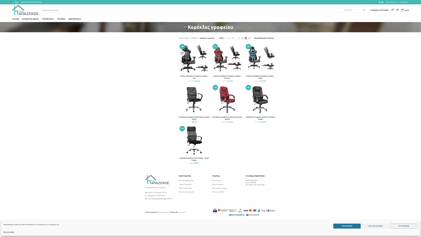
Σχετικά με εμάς (217, 184)
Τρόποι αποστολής (185, 188)
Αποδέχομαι (347, 226)
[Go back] (185, 27)
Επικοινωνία (216, 180)
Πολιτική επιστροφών (186, 192)
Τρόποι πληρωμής (185, 184)
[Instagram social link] (382, 2)
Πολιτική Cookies (8, 232)
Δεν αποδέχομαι (375, 226)
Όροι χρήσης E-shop (219, 188)
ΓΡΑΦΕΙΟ (194, 38)
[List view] (239, 38)
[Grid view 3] (246, 38)
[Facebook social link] (379, 2)
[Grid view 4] (249, 38)
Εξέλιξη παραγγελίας (186, 180)
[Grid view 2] (242, 38)
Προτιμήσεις (404, 226)
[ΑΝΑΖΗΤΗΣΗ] (363, 10)
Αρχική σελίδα (184, 38)
